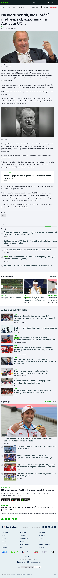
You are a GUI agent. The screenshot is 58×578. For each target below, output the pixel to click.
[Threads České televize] (55, 527)
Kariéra (41, 541)
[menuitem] (3, 7)
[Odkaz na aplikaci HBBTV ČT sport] (25, 499)
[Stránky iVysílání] (25, 552)
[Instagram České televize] (43, 527)
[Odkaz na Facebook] (6, 519)
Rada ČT (4, 541)
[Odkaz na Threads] (16, 519)
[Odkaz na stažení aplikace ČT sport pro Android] (15, 499)
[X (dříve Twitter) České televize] (52, 527)
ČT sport (3, 27)
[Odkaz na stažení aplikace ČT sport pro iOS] (5, 499)
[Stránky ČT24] (4, 552)
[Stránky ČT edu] (54, 552)
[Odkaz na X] (9, 519)
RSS (55, 574)
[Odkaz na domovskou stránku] (7, 2)
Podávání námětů (24, 544)
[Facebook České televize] (46, 527)
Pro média (23, 532)
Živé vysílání (42, 532)
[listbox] (31, 567)
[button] (27, 122)
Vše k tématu (53, 276)
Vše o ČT (22, 547)
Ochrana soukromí (20, 574)
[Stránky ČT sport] (14, 552)
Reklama (4, 535)
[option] (24, 567)
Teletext (4, 538)
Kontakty (41, 547)
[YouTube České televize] (49, 527)
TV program (5, 532)
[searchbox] (39, 2)
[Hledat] (48, 2)
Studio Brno (42, 535)
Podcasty (41, 538)
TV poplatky (23, 535)
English (13, 574)
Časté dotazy (5, 547)
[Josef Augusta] (29, 47)
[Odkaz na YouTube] (12, 519)
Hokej (3, 12)
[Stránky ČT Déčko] (36, 552)
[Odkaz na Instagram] (2, 519)
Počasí (22, 541)
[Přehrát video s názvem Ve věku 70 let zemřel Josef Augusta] (27, 122)
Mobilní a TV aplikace (44, 544)
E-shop (4, 544)
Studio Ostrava (24, 538)
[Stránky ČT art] (44, 552)
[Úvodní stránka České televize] (10, 527)
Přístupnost (29, 574)
